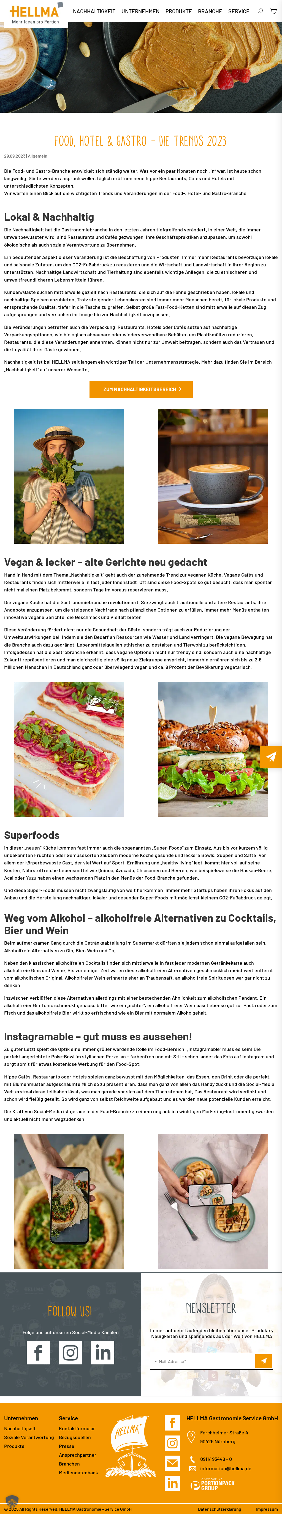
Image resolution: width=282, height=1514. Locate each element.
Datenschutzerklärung (219, 1509)
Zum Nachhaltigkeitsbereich (140, 389)
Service (239, 11)
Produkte (179, 11)
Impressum (267, 1509)
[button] (12, 1502)
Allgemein (37, 155)
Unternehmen (140, 11)
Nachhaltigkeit (94, 11)
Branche (210, 11)
